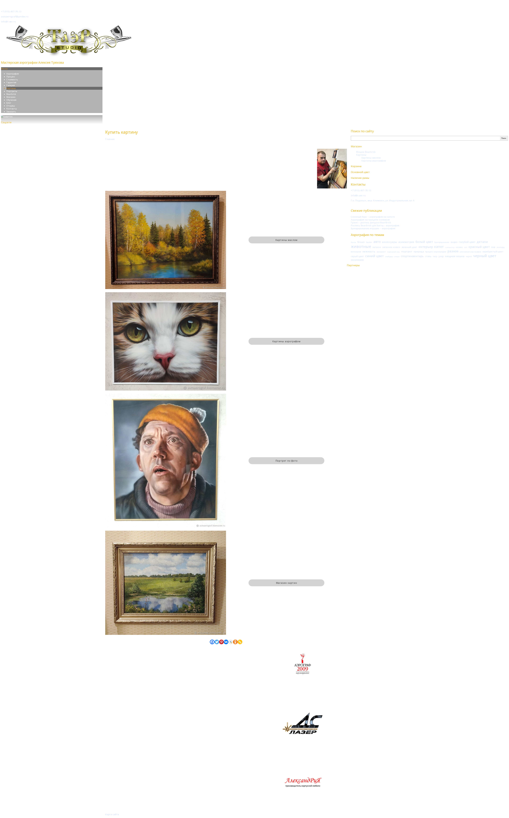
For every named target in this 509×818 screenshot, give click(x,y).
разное (453, 251)
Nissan (361, 242)
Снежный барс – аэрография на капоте (373, 216)
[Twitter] (216, 642)
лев (493, 247)
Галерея (10, 85)
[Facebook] (212, 642)
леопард (501, 247)
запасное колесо (391, 247)
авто (377, 242)
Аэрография (12, 73)
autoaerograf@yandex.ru (14, 16)
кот (465, 247)
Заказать (11, 111)
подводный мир (393, 252)
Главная (110, 139)
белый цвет (424, 242)
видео (454, 242)
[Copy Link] (240, 642)
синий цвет (374, 256)
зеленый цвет (409, 247)
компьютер (450, 247)
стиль (428, 256)
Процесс (10, 76)
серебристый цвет (492, 251)
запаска (376, 247)
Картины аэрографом (373, 160)
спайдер (389, 256)
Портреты (11, 91)
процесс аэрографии (435, 251)
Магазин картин (286, 582)
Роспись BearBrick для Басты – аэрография (375, 225)
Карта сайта (112, 814)
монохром (356, 251)
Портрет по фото (286, 460)
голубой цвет (467, 242)
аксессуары (389, 242)
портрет (406, 251)
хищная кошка (455, 256)
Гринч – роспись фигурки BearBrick (371, 222)
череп (469, 256)
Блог (8, 102)
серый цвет (357, 256)
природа (419, 251)
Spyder (369, 242)
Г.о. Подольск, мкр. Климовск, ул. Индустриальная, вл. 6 (382, 200)
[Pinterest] (221, 642)
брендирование (441, 242)
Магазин (10, 97)
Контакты (11, 108)
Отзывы (10, 105)
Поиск (503, 138)
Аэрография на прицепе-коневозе (370, 219)
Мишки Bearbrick (366, 151)
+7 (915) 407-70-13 (11, 11)
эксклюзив (357, 259)
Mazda (353, 242)
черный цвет (484, 255)
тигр (435, 256)
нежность (368, 251)
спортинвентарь (412, 256)
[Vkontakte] (226, 642)
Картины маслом (371, 157)
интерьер (426, 247)
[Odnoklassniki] (235, 642)
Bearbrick (11, 94)
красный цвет (479, 247)
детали (482, 242)
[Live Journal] (230, 642)
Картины (11, 88)
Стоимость (12, 79)
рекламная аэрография (470, 252)
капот (439, 246)
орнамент (381, 252)
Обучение (11, 99)
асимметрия (406, 242)
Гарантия (11, 82)
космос (459, 247)
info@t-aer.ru (8, 21)
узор (441, 256)
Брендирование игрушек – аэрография (373, 228)
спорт (397, 256)
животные (361, 246)
